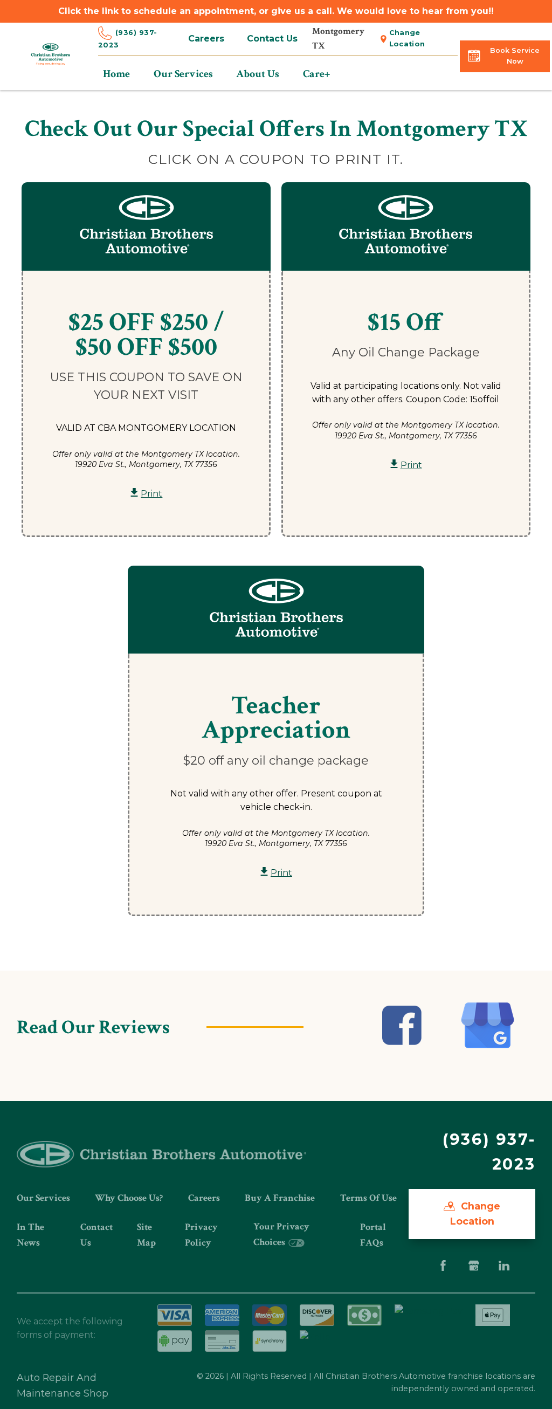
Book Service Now (515, 55)
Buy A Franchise (280, 1198)
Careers (206, 38)
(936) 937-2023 (127, 39)
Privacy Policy (201, 1234)
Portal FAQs (373, 1234)
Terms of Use (368, 1198)
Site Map (146, 1234)
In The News (30, 1234)
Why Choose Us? (129, 1198)
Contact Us (272, 38)
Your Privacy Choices (281, 1234)
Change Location (407, 38)
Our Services (43, 1198)
